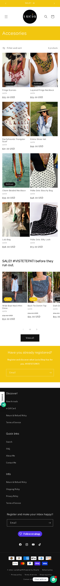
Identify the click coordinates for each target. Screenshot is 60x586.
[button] (6, 16)
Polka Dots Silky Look (40, 240)
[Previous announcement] (5, 3)
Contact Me (11, 463)
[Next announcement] (54, 3)
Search (9, 442)
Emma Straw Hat (38, 139)
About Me (10, 456)
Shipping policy (46, 575)
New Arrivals (12, 401)
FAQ (8, 449)
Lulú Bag (6, 240)
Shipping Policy (13, 489)
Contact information (31, 579)
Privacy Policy (12, 496)
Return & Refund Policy (16, 416)
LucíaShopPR (19, 570)
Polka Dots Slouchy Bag (41, 191)
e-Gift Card (11, 408)
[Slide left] (23, 329)
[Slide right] (36, 329)
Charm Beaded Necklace (14, 191)
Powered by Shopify (31, 570)
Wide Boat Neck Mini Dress (12, 307)
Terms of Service (13, 422)
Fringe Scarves (9, 90)
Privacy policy (16, 575)
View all (30, 338)
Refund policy (47, 570)
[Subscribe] (50, 372)
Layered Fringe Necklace (42, 90)
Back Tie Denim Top (37, 306)
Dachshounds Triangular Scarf (13, 140)
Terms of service (31, 575)
